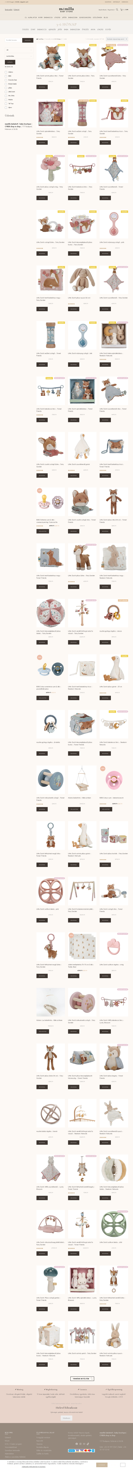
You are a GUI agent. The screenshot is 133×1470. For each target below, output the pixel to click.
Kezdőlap (40, 39)
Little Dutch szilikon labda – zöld (111, 1242)
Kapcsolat (116, 2)
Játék (64, 17)
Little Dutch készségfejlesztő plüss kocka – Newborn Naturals (48, 1354)
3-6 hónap (57, 39)
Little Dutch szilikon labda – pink (47, 909)
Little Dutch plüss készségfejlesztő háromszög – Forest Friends (80, 1077)
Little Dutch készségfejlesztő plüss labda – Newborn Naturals (112, 1188)
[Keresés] (117, 9)
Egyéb (108, 29)
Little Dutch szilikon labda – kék (110, 1409)
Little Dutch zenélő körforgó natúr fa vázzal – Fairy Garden (80, 632)
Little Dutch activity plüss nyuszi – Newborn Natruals (111, 1354)
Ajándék (52, 29)
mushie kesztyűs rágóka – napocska (49, 1409)
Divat (33, 29)
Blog (106, 17)
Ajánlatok (32, 17)
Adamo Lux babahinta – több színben (49, 1020)
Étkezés (85, 29)
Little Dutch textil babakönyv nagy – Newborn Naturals (112, 576)
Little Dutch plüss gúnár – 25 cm (111, 686)
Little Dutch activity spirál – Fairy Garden (82, 1353)
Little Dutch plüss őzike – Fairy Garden (81, 575)
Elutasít (114, 1465)
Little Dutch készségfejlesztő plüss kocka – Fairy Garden (80, 243)
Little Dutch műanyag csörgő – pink (112, 242)
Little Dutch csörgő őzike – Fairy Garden (50, 242)
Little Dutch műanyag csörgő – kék (80, 353)
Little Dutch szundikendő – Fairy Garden (114, 298)
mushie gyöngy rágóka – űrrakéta (48, 742)
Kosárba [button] (42, 87)
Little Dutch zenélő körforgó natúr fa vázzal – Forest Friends (80, 1243)
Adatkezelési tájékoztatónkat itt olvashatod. (34, 1467)
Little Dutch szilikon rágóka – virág (112, 964)
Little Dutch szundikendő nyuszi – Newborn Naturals (111, 1132)
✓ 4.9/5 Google (9, 2)
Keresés (28, 40)
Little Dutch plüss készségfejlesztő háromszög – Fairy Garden (80, 1410)
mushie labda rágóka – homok (46, 1131)
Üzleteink (108, 2)
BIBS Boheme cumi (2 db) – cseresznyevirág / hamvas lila (46, 521)
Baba (66, 29)
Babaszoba (72, 17)
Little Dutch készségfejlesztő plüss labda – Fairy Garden (48, 632)
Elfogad (102, 1465)
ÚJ (26, 17)
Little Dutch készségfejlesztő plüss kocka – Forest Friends (80, 743)
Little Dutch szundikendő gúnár (79, 464)
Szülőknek (97, 17)
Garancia (125, 2)
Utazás (57, 17)
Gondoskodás (85, 17)
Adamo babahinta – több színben (79, 798)
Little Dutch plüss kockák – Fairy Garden (114, 853)
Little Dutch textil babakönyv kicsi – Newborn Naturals (80, 687)
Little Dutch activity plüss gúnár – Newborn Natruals (79, 854)
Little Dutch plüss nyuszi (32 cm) (79, 298)
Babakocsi (48, 17)
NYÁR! (40, 17)
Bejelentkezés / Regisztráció (106, 10)
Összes (25, 29)
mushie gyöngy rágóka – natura (111, 631)
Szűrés (10, 62)
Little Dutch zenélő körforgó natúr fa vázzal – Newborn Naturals (80, 1132)
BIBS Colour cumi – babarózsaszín (112, 798)
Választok (43, 531)
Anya (93, 29)
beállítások (14, 1467)
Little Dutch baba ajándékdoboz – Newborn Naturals (111, 354)
